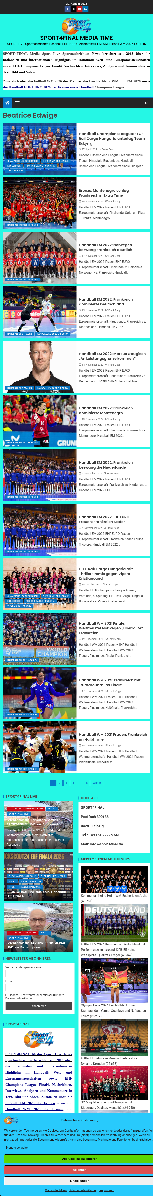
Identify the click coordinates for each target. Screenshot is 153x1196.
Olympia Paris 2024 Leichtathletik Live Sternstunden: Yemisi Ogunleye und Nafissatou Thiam (113, 1010)
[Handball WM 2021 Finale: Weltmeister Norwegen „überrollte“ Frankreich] (39, 639)
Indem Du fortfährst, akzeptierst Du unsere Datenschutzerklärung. (34, 996)
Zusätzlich (11, 81)
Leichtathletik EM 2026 (22, 932)
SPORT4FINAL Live (19, 814)
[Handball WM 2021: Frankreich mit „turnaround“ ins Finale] (39, 693)
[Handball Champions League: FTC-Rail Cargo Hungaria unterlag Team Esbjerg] (39, 149)
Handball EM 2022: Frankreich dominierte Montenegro (106, 410)
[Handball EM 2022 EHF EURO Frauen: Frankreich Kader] (39, 530)
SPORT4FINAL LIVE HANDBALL (25, 887)
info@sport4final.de (106, 844)
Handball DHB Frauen (19, 334)
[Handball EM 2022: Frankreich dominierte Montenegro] (39, 421)
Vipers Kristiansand (19, 606)
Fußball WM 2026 (48, 81)
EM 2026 (133, 81)
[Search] (146, 103)
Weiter (97, 782)
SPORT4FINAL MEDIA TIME (76, 38)
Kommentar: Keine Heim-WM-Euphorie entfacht (114, 896)
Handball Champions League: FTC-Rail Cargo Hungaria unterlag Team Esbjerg (112, 138)
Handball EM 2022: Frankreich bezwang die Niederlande (106, 465)
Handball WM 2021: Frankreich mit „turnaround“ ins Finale (110, 682)
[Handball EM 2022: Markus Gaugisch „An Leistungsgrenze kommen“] (39, 367)
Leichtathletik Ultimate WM (26, 808)
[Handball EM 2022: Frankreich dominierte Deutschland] (39, 312)
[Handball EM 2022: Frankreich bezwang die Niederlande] (39, 475)
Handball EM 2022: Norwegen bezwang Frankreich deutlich (105, 247)
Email (8, 981)
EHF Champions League (56, 161)
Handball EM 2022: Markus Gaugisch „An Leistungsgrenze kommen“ (112, 356)
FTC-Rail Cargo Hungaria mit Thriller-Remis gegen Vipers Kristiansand (106, 573)
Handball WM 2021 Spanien (22, 660)
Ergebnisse (14, 166)
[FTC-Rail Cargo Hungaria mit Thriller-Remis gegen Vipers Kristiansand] (39, 584)
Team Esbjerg (15, 171)
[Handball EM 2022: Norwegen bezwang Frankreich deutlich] (39, 258)
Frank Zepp (108, 149)
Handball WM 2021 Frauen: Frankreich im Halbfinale (113, 737)
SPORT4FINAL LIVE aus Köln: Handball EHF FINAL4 (36, 894)
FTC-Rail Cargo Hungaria (40, 166)
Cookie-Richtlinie (56, 1190)
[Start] (7, 103)
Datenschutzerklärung (83, 1190)
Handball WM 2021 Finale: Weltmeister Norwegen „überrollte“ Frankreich (111, 628)
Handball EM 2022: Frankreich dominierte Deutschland (106, 302)
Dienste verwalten (17, 1147)
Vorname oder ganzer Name (23, 967)
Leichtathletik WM (104, 81)
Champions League (109, 87)
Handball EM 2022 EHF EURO (22, 225)
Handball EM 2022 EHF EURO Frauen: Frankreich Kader (104, 519)
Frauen (63, 87)
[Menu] (17, 103)
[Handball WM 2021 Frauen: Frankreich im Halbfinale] (39, 747)
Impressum (106, 1190)
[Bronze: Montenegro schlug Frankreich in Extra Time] (39, 203)
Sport (52, 808)
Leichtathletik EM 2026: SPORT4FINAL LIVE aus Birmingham (36, 945)
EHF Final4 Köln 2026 (53, 876)
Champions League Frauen (22, 161)
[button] (17, 103)
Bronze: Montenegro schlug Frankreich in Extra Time (104, 193)
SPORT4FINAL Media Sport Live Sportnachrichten (46, 54)
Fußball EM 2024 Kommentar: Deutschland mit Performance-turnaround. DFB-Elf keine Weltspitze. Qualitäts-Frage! (113, 949)
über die (65, 1097)
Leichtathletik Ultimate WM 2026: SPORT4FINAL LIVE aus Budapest (33, 822)
